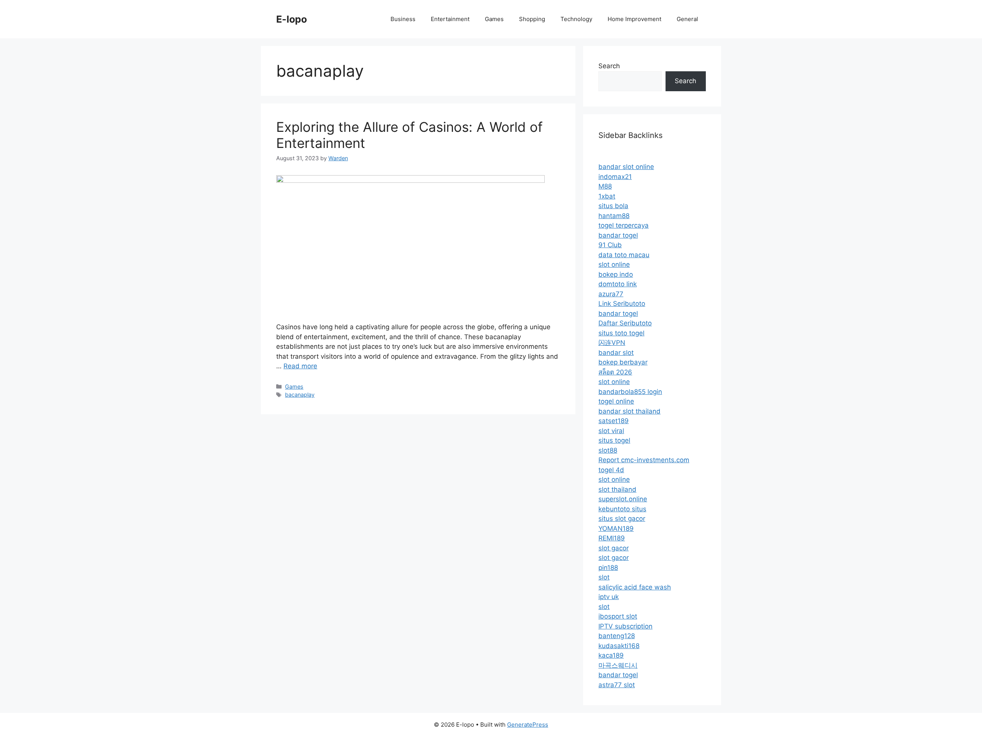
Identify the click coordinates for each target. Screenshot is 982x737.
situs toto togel (621, 333)
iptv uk (608, 597)
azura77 (610, 294)
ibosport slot (617, 616)
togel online (616, 401)
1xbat (606, 196)
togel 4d (611, 470)
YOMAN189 (616, 528)
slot (604, 577)
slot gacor (613, 548)
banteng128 (616, 636)
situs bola (613, 206)
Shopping (532, 19)
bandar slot (616, 352)
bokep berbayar (623, 362)
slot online (614, 264)
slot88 (607, 450)
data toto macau (623, 255)
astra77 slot (616, 685)
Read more (300, 366)
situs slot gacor (621, 518)
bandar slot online (626, 167)
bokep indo (615, 274)
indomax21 (615, 177)
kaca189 (611, 655)
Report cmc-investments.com (643, 460)
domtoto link (617, 284)
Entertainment (450, 19)
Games (494, 19)
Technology (576, 19)
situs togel (614, 440)
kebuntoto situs (622, 509)
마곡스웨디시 (618, 665)
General (687, 19)
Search (609, 66)
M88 (605, 186)
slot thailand (617, 489)
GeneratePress (527, 724)
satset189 (613, 421)
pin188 (608, 567)
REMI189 (611, 538)
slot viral (611, 431)
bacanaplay (300, 394)
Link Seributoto (621, 303)
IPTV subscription (625, 626)
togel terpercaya (623, 225)
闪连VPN (611, 342)
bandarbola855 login (630, 392)
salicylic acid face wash (634, 587)
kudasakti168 (618, 646)
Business (402, 19)
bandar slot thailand (629, 411)
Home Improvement (634, 19)
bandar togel (618, 235)
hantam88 (613, 216)
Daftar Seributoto (625, 323)
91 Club (610, 245)
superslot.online (622, 499)
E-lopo (291, 19)
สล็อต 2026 (615, 372)
